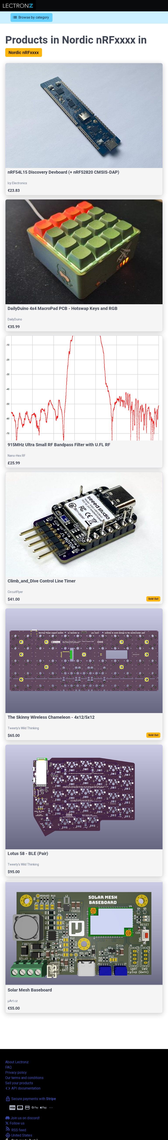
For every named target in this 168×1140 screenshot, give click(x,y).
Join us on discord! (25, 1118)
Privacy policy (16, 1072)
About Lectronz (17, 1062)
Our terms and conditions (24, 1078)
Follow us (16, 1123)
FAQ (8, 1067)
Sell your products (19, 1083)
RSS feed (15, 1130)
